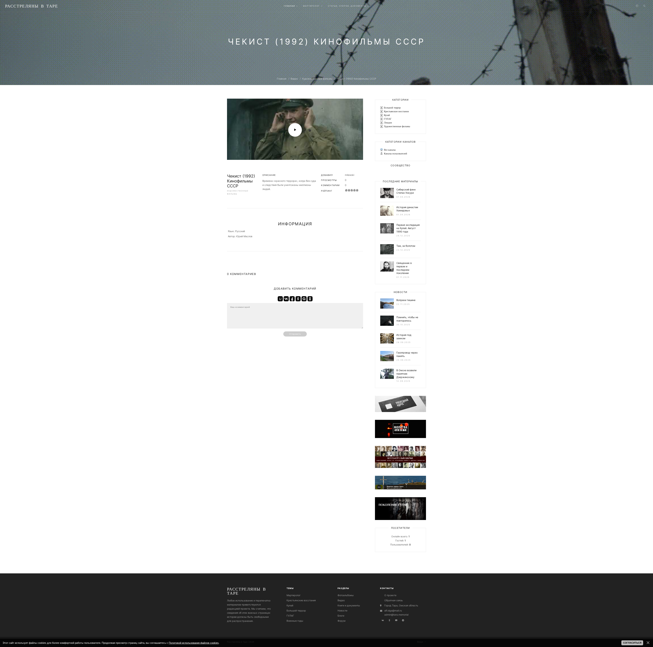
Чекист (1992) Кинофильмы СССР (356, 78)
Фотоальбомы (346, 595)
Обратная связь (393, 600)
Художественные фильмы (317, 78)
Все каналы (390, 150)
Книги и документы (349, 605)
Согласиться (632, 642)
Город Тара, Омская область (401, 605)
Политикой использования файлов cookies (194, 642)
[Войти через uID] (280, 298)
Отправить (295, 334)
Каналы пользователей (395, 153)
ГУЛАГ (387, 119)
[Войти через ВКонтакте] (286, 298)
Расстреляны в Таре (31, 6)
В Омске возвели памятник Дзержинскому (406, 373)
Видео (294, 78)
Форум (342, 620)
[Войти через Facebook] (292, 298)
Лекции (388, 122)
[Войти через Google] (304, 298)
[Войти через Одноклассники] (310, 298)
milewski (349, 174)
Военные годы (295, 620)
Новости (342, 610)
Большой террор (392, 107)
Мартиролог (293, 595)
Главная (281, 78)
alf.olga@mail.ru (393, 610)
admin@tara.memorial (396, 614)
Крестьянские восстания (396, 111)
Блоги (341, 615)
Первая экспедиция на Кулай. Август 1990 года (408, 228)
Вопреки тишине (405, 300)
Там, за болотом (405, 245)
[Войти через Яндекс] (298, 298)
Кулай (387, 115)
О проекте (390, 595)
